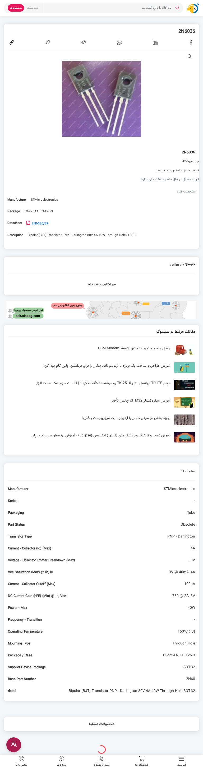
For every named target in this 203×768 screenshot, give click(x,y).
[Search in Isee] (177, 8)
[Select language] (13, 744)
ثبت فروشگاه (101, 764)
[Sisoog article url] (101, 352)
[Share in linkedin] (155, 42)
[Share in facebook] (191, 42)
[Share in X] (48, 42)
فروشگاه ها (141, 764)
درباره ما (61, 764)
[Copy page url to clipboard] (12, 42)
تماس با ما (21, 764)
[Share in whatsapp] (119, 42)
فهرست (181, 764)
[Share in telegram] (83, 42)
